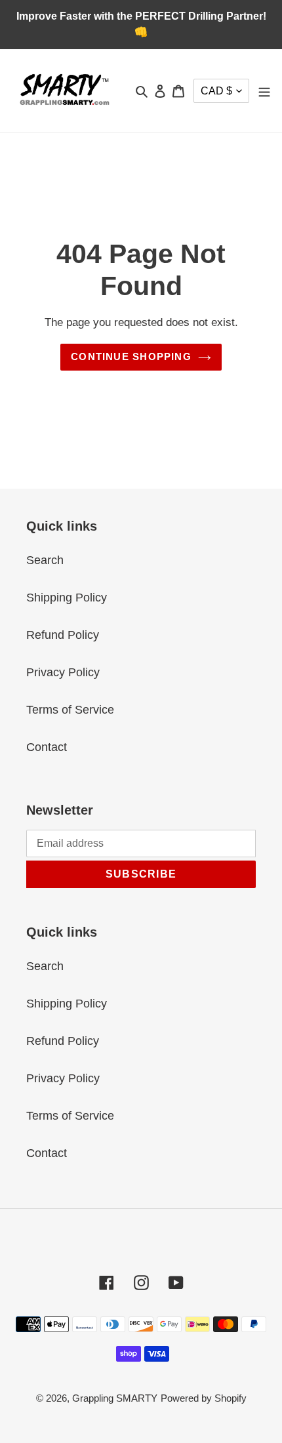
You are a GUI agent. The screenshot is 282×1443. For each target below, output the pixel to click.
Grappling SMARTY (114, 1398)
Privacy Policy (63, 672)
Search (45, 560)
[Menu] (264, 90)
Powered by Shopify (204, 1398)
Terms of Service (70, 709)
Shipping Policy (66, 597)
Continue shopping (131, 356)
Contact (46, 747)
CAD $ (216, 90)
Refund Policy (62, 634)
